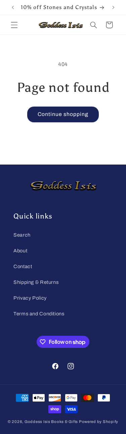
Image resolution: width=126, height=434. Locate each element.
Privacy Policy (30, 298)
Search (22, 235)
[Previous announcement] (12, 7)
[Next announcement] (113, 7)
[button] (14, 25)
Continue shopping (63, 114)
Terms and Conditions (39, 313)
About (20, 250)
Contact (22, 266)
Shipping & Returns (35, 282)
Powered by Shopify (98, 422)
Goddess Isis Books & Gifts (51, 422)
